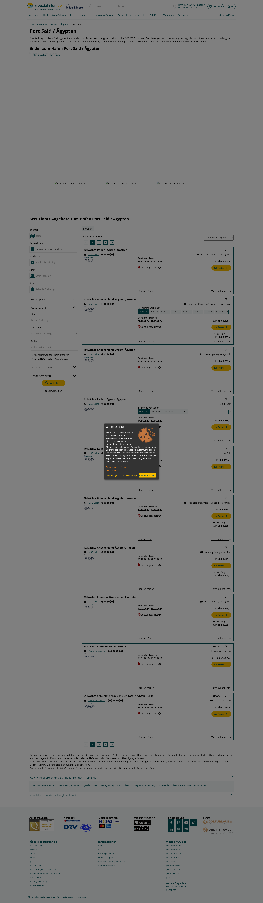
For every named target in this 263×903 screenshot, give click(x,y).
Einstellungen (112, 475)
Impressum (111, 469)
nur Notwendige (129, 475)
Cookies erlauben (147, 475)
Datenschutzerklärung (116, 467)
